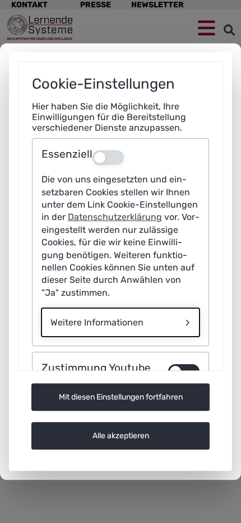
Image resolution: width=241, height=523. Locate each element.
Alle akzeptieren (120, 436)
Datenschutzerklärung (115, 217)
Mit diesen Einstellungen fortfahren (121, 397)
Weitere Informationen (96, 322)
